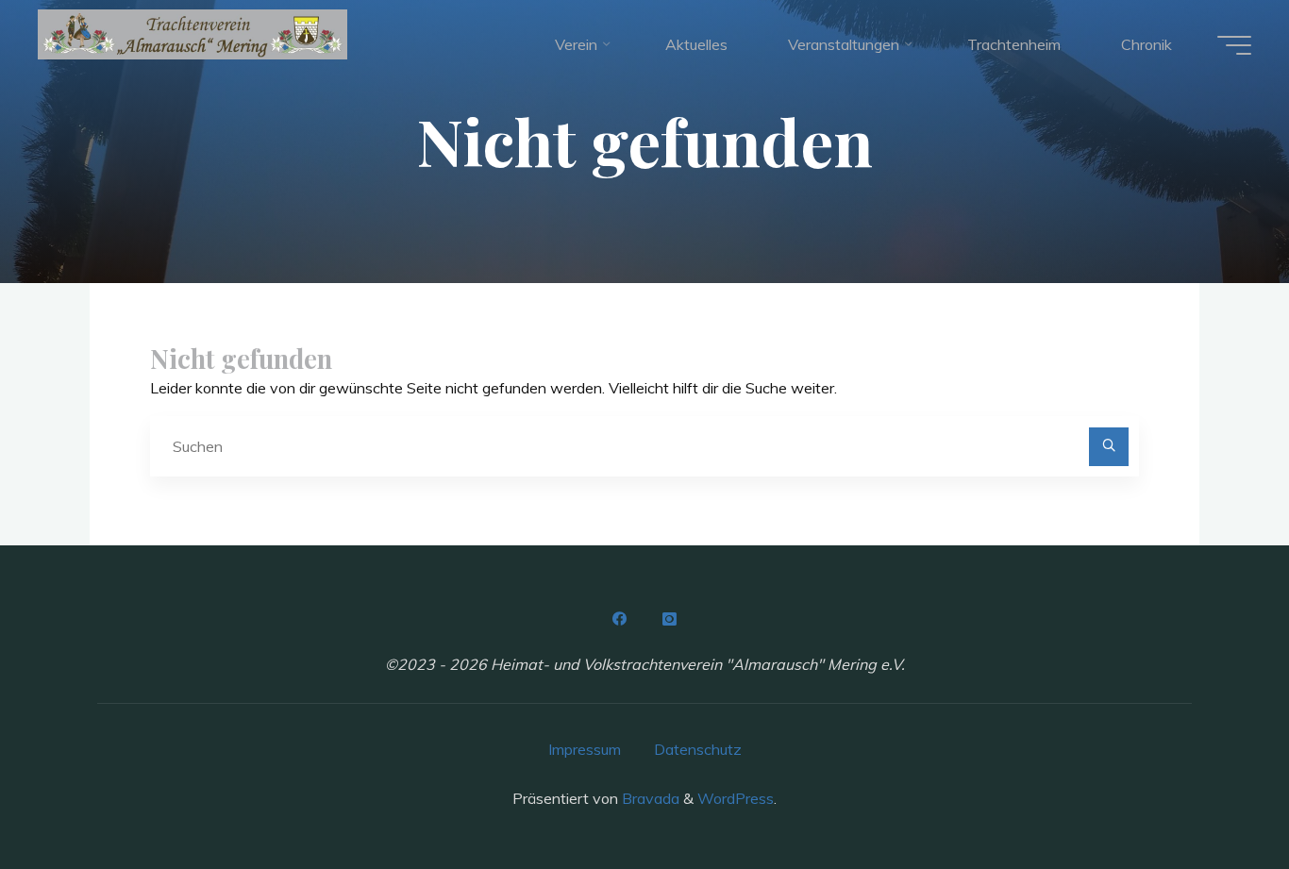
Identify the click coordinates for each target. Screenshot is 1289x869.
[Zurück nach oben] (1215, 795)
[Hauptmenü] (1234, 45)
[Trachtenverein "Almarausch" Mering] (192, 34)
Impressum (584, 749)
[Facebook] (620, 619)
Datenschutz (698, 749)
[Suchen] (1109, 447)
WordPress (735, 798)
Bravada (648, 798)
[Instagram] (669, 619)
